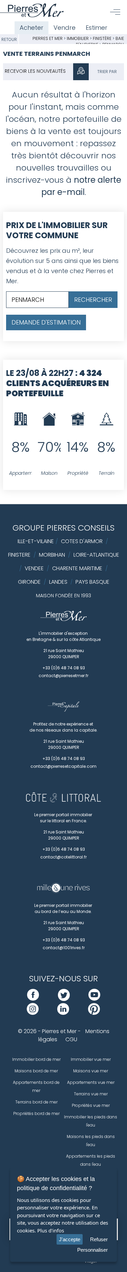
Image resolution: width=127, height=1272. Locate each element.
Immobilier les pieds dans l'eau (90, 1121)
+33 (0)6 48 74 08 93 (63, 668)
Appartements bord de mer (36, 1086)
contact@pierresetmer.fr (63, 675)
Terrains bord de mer (36, 1102)
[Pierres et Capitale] (63, 709)
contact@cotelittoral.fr (63, 857)
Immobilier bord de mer (36, 1059)
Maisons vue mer (90, 1071)
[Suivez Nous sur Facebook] (33, 999)
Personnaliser (92, 1250)
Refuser (99, 1239)
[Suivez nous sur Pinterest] (94, 1013)
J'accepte (69, 1239)
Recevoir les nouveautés (35, 71)
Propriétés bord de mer (36, 1113)
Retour (9, 39)
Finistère (102, 38)
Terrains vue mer (91, 1094)
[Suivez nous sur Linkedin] (63, 1013)
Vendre (65, 27)
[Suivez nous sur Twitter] (64, 999)
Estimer (96, 27)
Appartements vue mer (90, 1082)
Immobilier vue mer (91, 1059)
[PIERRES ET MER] (63, 619)
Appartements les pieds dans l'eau (90, 1160)
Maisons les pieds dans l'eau (91, 1140)
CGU (71, 1039)
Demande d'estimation (46, 322)
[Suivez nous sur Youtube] (94, 999)
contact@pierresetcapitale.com (63, 766)
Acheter (31, 27)
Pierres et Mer (48, 38)
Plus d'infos (50, 1230)
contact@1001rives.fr (64, 948)
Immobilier (78, 38)
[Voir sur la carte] (81, 71)
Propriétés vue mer (91, 1105)
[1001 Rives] (63, 891)
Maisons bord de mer (36, 1071)
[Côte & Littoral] (63, 800)
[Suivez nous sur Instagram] (33, 1013)
